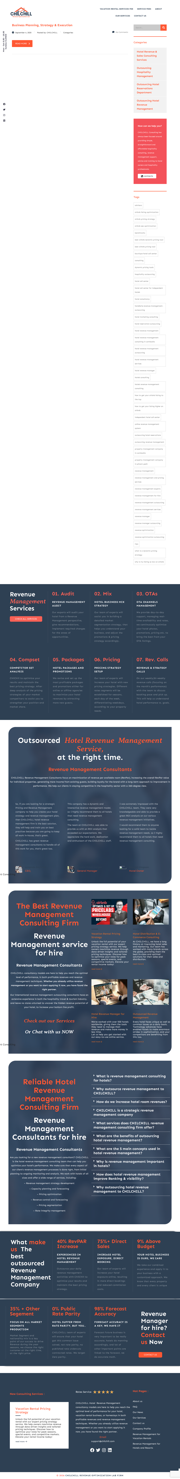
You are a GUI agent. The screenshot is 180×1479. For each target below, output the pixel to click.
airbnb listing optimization (146, 212)
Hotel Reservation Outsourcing (147, 324)
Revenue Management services (148, 509)
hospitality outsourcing (145, 274)
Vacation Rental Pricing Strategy (32, 1410)
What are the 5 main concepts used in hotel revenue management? (127, 1151)
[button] (130, 1078)
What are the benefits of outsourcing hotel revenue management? (126, 1138)
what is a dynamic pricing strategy (146, 553)
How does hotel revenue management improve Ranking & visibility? (127, 1176)
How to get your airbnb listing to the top (149, 397)
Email (103, 1437)
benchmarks (140, 233)
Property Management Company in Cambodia (149, 451)
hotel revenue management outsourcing (146, 351)
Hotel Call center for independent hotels (149, 290)
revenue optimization (144, 530)
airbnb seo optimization (145, 226)
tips (136, 544)
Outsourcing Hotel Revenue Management (148, 104)
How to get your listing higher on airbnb (149, 408)
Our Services (122, 16)
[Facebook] (4, 104)
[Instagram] (4, 115)
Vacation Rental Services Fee (116, 9)
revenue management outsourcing (149, 502)
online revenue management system (147, 426)
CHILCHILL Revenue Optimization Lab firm (94, 1475)
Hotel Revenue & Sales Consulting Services (147, 55)
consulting (139, 260)
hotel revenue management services (146, 361)
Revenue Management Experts (147, 489)
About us (137, 1401)
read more (21, 43)
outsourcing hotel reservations (148, 435)
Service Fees (144, 9)
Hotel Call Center (141, 281)
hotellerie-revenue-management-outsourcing (149, 308)
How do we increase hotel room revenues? (131, 1102)
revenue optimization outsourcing (149, 537)
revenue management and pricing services (149, 480)
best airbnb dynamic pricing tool (149, 240)
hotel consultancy (142, 299)
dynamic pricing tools (144, 267)
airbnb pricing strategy (145, 219)
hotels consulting (142, 377)
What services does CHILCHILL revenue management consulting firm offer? (129, 1125)
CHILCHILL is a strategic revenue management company (124, 1112)
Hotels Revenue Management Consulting (147, 386)
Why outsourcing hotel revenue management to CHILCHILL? (121, 1189)
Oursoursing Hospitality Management (145, 72)
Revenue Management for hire (147, 496)
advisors (138, 205)
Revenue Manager (142, 516)
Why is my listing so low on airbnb (149, 562)
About (158, 9)
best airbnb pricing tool (145, 247)
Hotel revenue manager (145, 370)
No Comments (122, 32)
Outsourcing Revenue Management (149, 442)
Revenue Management (144, 471)
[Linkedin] (4, 120)
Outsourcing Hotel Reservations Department (148, 88)
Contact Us (140, 16)
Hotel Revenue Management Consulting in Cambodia (146, 340)
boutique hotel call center (146, 254)
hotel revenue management (146, 331)
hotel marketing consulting (146, 317)
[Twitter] (4, 109)
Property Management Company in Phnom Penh (149, 462)
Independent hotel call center (147, 417)
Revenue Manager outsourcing (147, 523)
